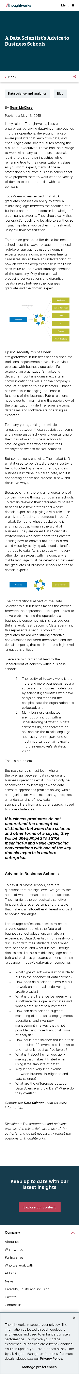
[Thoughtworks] (18, 5)
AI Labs (10, 1273)
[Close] (74, 1317)
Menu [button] (65, 5)
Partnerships (14, 1257)
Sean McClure (21, 107)
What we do (14, 1250)
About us (12, 1242)
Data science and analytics (27, 93)
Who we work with (19, 1265)
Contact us (13, 1305)
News (9, 1281)
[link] (40, 1207)
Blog (60, 93)
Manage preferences (39, 1367)
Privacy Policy (51, 1358)
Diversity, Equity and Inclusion (27, 1289)
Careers (11, 1297)
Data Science (34, 1103)
